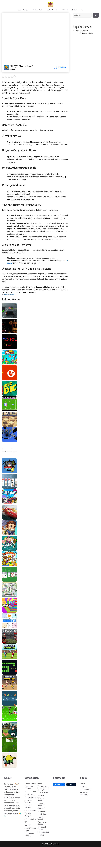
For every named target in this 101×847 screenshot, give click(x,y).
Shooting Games (41, 804)
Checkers (5, 426)
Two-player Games (41, 823)
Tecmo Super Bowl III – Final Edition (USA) (17, 720)
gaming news (30, 819)
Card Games (30, 794)
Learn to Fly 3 (7, 472)
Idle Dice (5, 395)
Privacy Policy (85, 789)
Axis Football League (9, 643)
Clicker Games (9, 295)
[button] (82, 10)
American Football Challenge (12, 736)
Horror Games (30, 828)
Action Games (30, 784)
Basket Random (8, 689)
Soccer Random (8, 658)
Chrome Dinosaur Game (10, 457)
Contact (83, 786)
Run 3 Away (6, 503)
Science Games (40, 799)
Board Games (30, 792)
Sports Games (43, 814)
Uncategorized (43, 832)
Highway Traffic (8, 317)
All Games (64, 10)
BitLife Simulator (8, 379)
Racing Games (43, 789)
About (82, 784)
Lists (27, 831)
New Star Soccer (8, 751)
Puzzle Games (43, 786)
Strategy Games (40, 818)
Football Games (23, 10)
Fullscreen (62, 67)
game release (30, 810)
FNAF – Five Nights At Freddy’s (13, 333)
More (73, 10)
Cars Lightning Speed (10, 519)
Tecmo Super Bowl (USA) (11, 410)
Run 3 (4, 441)
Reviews (40, 795)
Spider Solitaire (8, 488)
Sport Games (42, 811)
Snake (4, 674)
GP (26, 822)
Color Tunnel (7, 612)
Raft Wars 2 (6, 565)
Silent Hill (41, 808)
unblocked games (41, 828)
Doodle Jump (7, 767)
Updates (40, 835)
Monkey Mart (7, 364)
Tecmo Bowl (6, 348)
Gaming (28, 816)
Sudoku (5, 627)
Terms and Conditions (84, 793)
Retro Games (52, 10)
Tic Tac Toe (6, 705)
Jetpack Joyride (8, 534)
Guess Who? (6, 550)
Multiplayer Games (29, 835)
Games (28, 813)
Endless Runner (38, 10)
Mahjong (5, 596)
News (39, 784)
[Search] (96, 15)
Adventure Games (29, 787)
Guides (27, 825)
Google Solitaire (8, 581)
